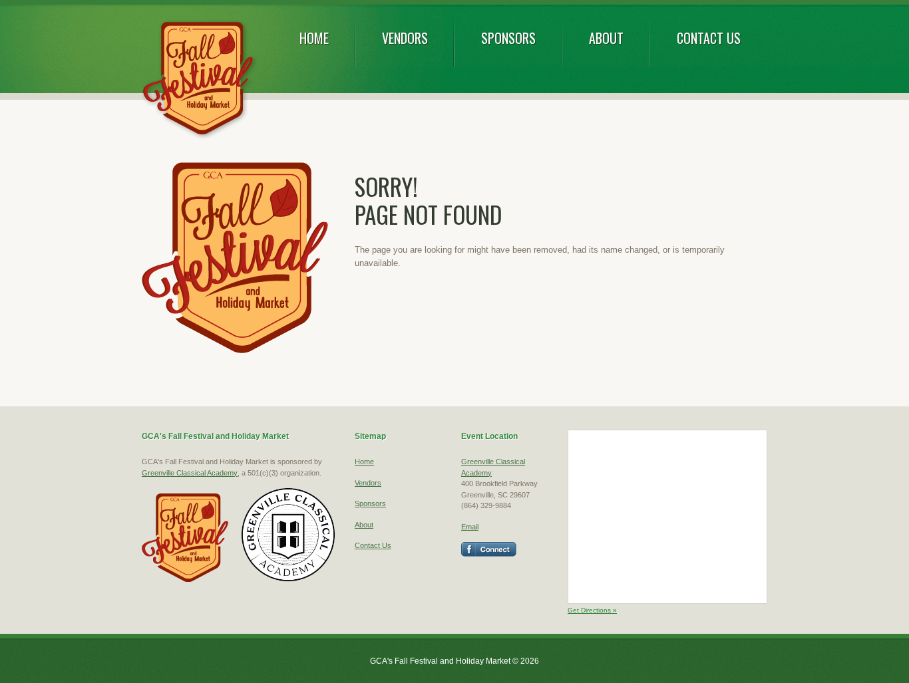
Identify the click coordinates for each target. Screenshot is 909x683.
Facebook (488, 549)
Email (469, 527)
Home (314, 38)
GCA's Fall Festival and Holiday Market (199, 79)
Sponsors (508, 38)
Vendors (405, 38)
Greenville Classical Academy (190, 473)
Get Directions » (592, 610)
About (606, 38)
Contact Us (709, 38)
